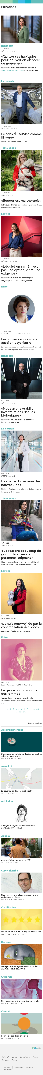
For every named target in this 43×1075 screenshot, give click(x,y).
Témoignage (8, 147)
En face (15, 1057)
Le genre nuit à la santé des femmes (19, 691)
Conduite (6, 1011)
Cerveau (6, 942)
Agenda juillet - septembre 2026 (16, 860)
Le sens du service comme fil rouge (21, 135)
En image (5, 1060)
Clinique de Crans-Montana (12, 70)
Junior (35, 1057)
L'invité (5, 213)
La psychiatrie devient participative (17, 791)
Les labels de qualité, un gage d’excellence (21, 932)
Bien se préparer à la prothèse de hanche (20, 1001)
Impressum (7, 1069)
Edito (4, 286)
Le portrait (7, 81)
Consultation (25, 1057)
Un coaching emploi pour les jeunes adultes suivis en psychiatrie (21, 755)
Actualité (6, 766)
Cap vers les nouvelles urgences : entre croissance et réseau (19, 896)
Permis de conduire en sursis (14, 1036)
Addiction (7, 801)
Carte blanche (9, 870)
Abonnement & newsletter (24, 1067)
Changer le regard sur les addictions (18, 825)
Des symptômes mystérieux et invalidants (20, 966)
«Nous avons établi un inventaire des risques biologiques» (18, 412)
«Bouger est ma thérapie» (21, 200)
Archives (7, 1067)
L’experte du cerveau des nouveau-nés (20, 483)
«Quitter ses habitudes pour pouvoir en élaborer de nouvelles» (20, 60)
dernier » (22, 712)
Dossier (15, 1060)
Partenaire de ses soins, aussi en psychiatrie (19, 340)
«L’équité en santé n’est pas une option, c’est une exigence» (20, 270)
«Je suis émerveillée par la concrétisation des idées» (21, 625)
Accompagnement (12, 729)
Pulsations (8, 7)
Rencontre (7, 45)
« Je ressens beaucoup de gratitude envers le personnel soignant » (21, 554)
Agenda (6, 835)
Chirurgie (6, 976)
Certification (8, 907)
